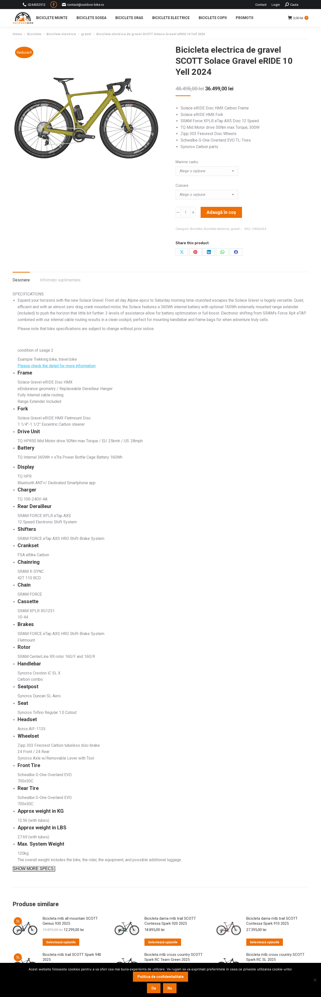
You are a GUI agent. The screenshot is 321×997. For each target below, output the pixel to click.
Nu (170, 988)
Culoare (182, 185)
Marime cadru (187, 162)
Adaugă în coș (221, 212)
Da (153, 988)
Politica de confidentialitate (160, 977)
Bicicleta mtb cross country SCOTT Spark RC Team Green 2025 (173, 957)
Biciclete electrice (216, 229)
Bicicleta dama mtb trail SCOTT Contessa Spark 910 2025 (272, 921)
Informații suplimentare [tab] (60, 280)
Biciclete (196, 229)
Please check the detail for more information (57, 365)
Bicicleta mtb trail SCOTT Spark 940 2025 (72, 957)
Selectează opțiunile (61, 942)
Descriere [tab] (21, 280)
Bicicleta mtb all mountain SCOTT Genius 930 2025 (70, 921)
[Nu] (314, 979)
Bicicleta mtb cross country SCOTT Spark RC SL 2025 (275, 957)
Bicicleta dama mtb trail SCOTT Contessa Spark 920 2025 (170, 921)
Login (276, 5)
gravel (235, 229)
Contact (261, 5)
